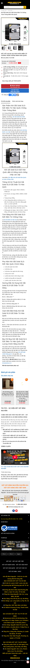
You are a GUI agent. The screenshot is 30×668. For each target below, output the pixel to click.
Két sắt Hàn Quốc (9, 568)
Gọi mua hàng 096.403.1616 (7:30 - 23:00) (11, 518)
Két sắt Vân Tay (21, 568)
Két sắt (9, 561)
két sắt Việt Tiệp (18, 561)
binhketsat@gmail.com (15, 507)
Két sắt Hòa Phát (22, 564)
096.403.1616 (22, 504)
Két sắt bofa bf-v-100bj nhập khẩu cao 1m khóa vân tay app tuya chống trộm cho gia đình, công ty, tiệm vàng (8, 394)
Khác (19, 571)
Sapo (19, 664)
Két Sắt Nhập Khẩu (8, 564)
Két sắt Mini (13, 571)
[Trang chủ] (17, 2)
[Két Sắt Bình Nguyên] (9, 528)
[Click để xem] (15, 31)
